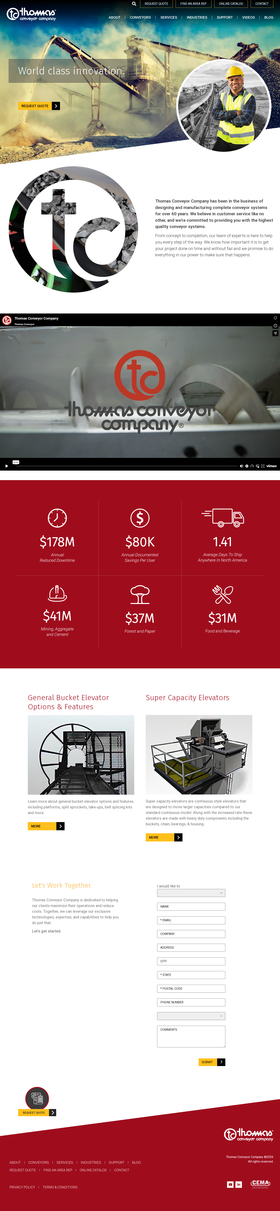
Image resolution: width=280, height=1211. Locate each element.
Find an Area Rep (57, 1170)
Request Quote (23, 1170)
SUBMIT (208, 1062)
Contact (121, 1170)
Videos (248, 17)
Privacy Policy (22, 1187)
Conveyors (140, 17)
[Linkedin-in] (238, 1184)
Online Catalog (93, 1170)
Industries (197, 17)
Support (225, 17)
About (114, 17)
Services (168, 17)
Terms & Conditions (60, 1187)
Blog (268, 17)
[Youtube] (230, 1184)
